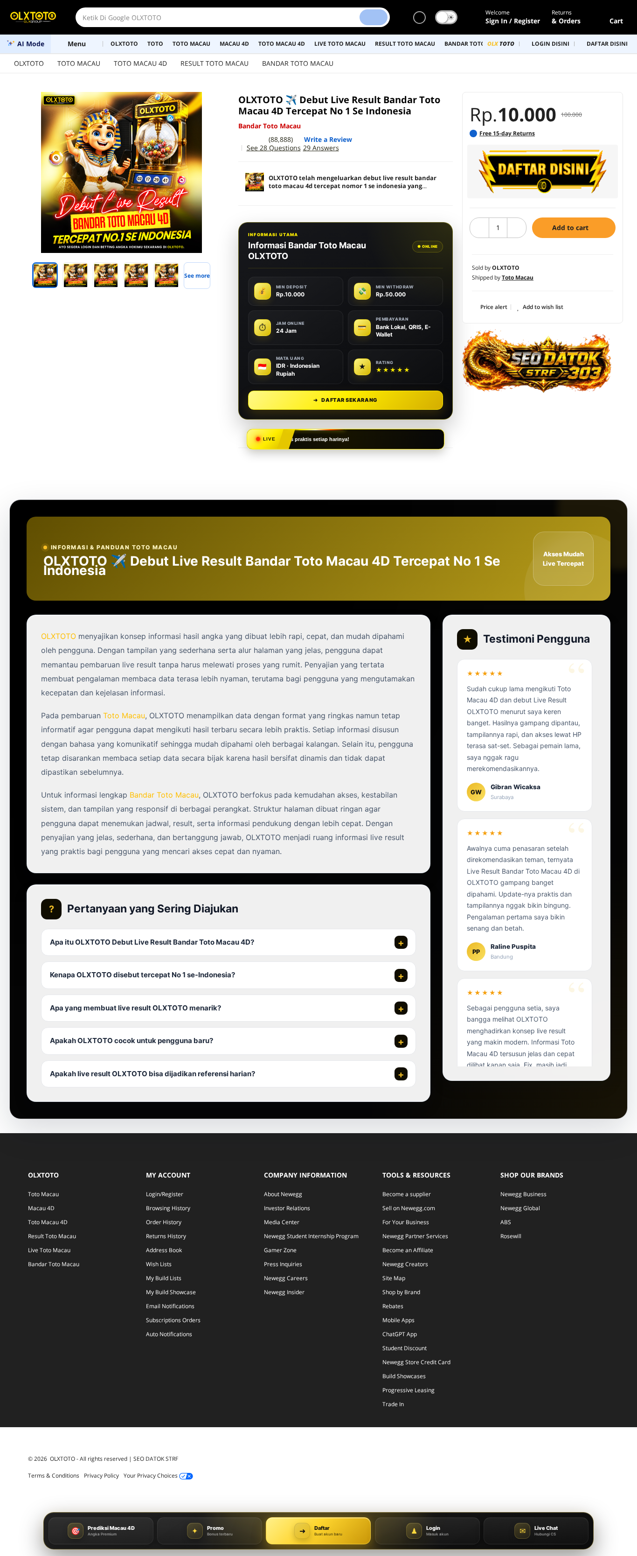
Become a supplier (406, 1194)
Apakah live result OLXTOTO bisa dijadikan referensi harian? (152, 1073)
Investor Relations (287, 1208)
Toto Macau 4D (48, 1222)
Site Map (393, 1278)
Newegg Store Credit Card (416, 1362)
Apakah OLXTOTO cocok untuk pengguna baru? (131, 1040)
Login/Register (164, 1194)
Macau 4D (41, 1208)
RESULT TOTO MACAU (214, 63)
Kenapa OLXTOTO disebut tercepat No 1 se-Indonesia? (142, 974)
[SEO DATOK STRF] (536, 360)
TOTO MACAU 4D (140, 63)
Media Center (281, 1222)
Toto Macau (124, 715)
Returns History (166, 1236)
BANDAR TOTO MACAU (297, 63)
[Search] (374, 17)
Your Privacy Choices (151, 1475)
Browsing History (168, 1208)
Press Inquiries (283, 1264)
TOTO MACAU (78, 63)
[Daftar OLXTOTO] (542, 171)
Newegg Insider (284, 1292)
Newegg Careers (286, 1278)
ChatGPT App (399, 1334)
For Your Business (405, 1222)
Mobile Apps (398, 1320)
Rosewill (510, 1236)
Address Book (164, 1250)
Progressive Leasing (408, 1390)
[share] (217, 104)
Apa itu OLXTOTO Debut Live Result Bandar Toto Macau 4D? (152, 942)
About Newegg (283, 1194)
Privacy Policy (101, 1475)
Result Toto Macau (52, 1236)
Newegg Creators (405, 1264)
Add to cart (571, 227)
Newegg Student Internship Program (311, 1236)
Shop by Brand (401, 1292)
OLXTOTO (29, 63)
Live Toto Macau (49, 1250)
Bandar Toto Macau (164, 794)
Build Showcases (404, 1376)
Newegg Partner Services (415, 1236)
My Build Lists (163, 1278)
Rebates (392, 1306)
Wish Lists (159, 1264)
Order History (163, 1222)
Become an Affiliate (407, 1250)
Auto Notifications (169, 1334)
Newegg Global (520, 1208)
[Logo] (33, 17)
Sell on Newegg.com (408, 1208)
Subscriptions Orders (173, 1320)
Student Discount (404, 1348)
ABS (505, 1222)
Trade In (393, 1404)
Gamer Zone (280, 1250)
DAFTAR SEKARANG (345, 400)
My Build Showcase (171, 1292)
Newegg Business (523, 1194)
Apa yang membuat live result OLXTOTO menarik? (135, 1007)
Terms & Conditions (53, 1475)
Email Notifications (170, 1306)
